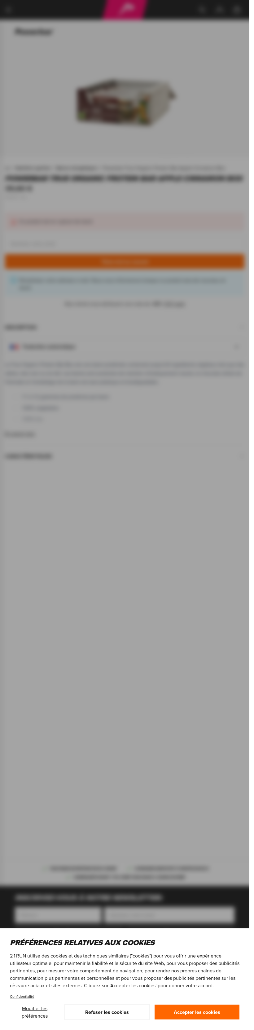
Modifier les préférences (35, 1012)
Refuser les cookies (107, 1012)
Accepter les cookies (197, 1012)
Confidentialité (22, 996)
